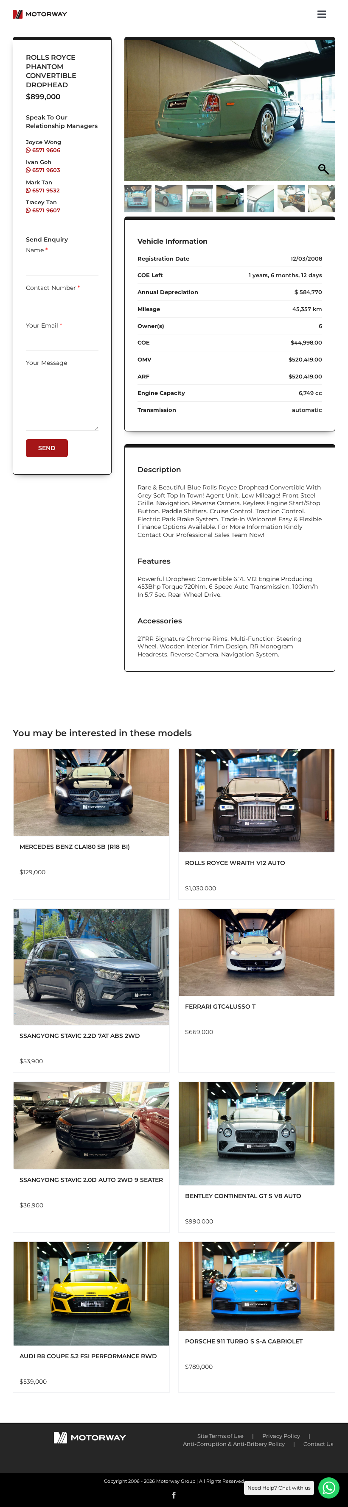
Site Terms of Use (220, 1435)
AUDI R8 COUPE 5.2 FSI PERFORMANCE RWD (88, 1356)
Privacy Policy (281, 1435)
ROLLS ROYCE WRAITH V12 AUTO (235, 863)
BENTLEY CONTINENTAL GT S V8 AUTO (243, 1196)
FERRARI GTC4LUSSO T (220, 1006)
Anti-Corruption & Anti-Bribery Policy (234, 1443)
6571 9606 (45, 150)
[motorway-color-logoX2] (40, 13)
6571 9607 (45, 210)
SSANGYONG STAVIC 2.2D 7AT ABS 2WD (80, 1036)
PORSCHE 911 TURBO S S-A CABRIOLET (244, 1341)
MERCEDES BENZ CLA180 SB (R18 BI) (75, 847)
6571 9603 (45, 170)
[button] (324, 114)
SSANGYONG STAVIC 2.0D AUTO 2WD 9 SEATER (91, 1180)
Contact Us (318, 1443)
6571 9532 (45, 190)
